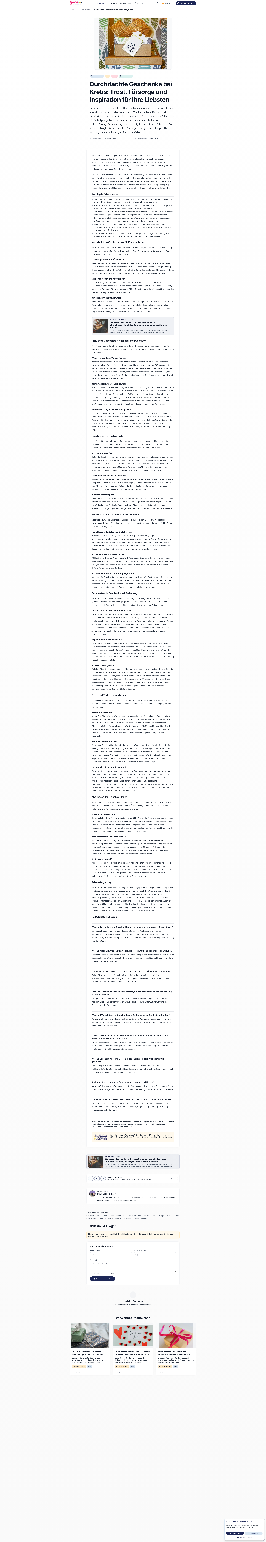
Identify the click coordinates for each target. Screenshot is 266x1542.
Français (146, 1216)
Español (137, 1218)
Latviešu (176, 1216)
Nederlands (120, 1216)
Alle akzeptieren (235, 1533)
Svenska (144, 1218)
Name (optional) (95, 1250)
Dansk (112, 1216)
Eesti (134, 1216)
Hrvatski (98, 1216)
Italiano (168, 1216)
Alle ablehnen (253, 1533)
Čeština (105, 1216)
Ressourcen (99, 3)
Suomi (139, 1216)
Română (110, 1218)
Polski (95, 1218)
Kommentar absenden (104, 1279)
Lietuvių (89, 1218)
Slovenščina (128, 1218)
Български (90, 1216)
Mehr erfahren (236, 1529)
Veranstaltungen (126, 3)
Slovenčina (119, 1218)
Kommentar (94, 1260)
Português (102, 1218)
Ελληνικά (154, 1216)
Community (113, 3)
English (128, 1216)
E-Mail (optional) (140, 1250)
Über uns (138, 3)
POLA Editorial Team (109, 138)
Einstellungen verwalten (244, 1537)
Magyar (162, 1216)
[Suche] (157, 3)
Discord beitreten (187, 3)
